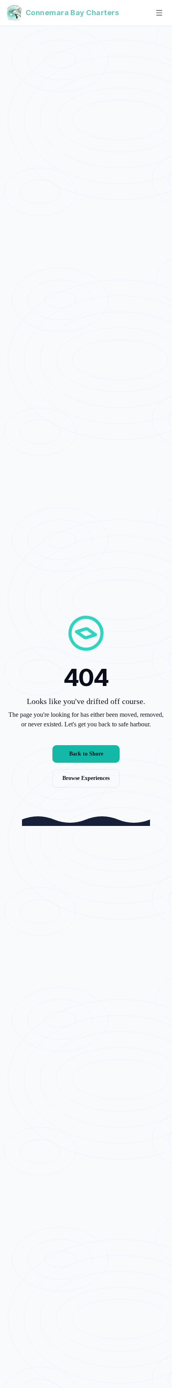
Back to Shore (86, 754)
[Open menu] (159, 12)
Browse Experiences (86, 778)
